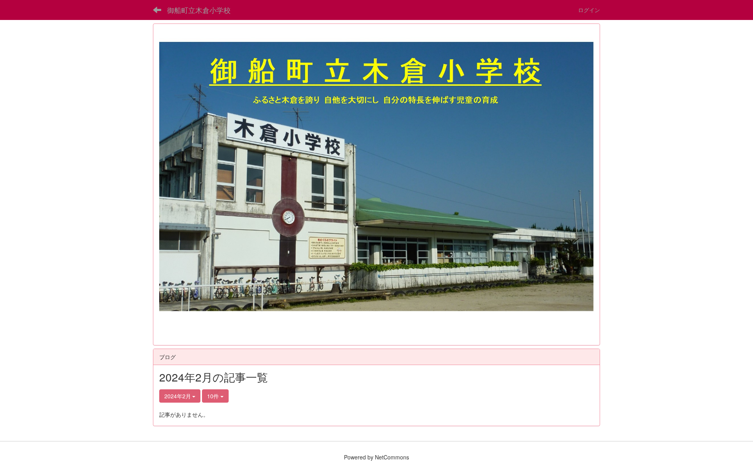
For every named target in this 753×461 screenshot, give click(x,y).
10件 (213, 396)
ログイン (589, 10)
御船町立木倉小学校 (199, 10)
